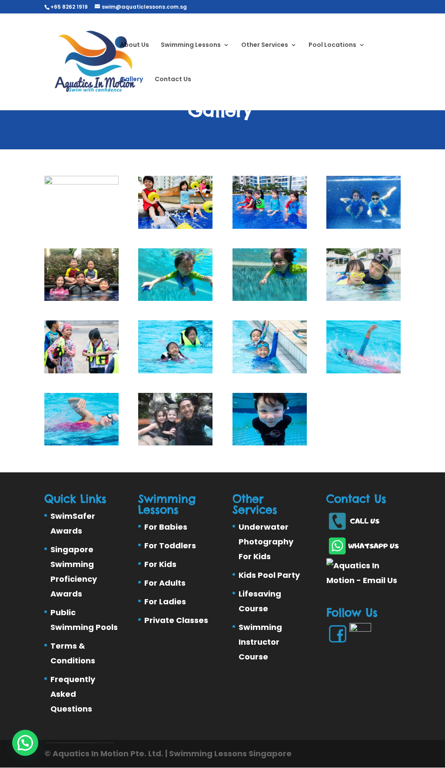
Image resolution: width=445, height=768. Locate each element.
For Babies (165, 526)
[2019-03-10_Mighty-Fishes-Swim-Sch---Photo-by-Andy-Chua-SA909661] (81, 442)
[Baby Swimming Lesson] (81, 181)
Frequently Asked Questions (72, 694)
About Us (134, 45)
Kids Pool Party (269, 575)
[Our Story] (363, 298)
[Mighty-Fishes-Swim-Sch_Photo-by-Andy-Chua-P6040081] (269, 442)
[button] (25, 743)
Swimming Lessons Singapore (230, 753)
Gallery (131, 79)
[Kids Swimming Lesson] (363, 226)
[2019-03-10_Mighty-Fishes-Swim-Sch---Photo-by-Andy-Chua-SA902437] (269, 370)
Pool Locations (332, 45)
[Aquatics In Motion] (175, 298)
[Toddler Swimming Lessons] (175, 226)
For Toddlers (170, 545)
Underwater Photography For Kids (266, 541)
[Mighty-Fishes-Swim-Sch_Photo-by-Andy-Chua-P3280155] (175, 442)
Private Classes (176, 620)
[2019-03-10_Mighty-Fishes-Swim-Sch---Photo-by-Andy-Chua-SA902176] (175, 370)
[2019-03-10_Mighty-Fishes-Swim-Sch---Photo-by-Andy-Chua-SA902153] (81, 370)
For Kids (160, 564)
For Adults (165, 582)
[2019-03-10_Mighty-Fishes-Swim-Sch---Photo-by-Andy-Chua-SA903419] (363, 370)
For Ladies (165, 601)
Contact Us (173, 79)
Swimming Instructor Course (260, 642)
